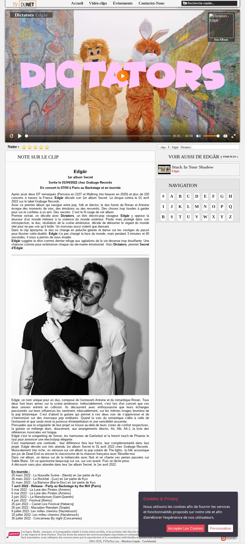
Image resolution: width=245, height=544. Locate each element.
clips (163, 147)
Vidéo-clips (98, 3)
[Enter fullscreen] (233, 136)
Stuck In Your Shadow (192, 167)
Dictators (186, 147)
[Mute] (198, 136)
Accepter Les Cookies (185, 528)
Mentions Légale (131, 541)
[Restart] (11, 136)
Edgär (175, 147)
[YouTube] (225, 136)
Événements (123, 3)
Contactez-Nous (151, 3)
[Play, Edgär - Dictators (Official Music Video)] (20, 136)
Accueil (77, 3)
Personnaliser (220, 528)
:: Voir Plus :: (229, 156)
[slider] (98, 136)
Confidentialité (150, 541)
